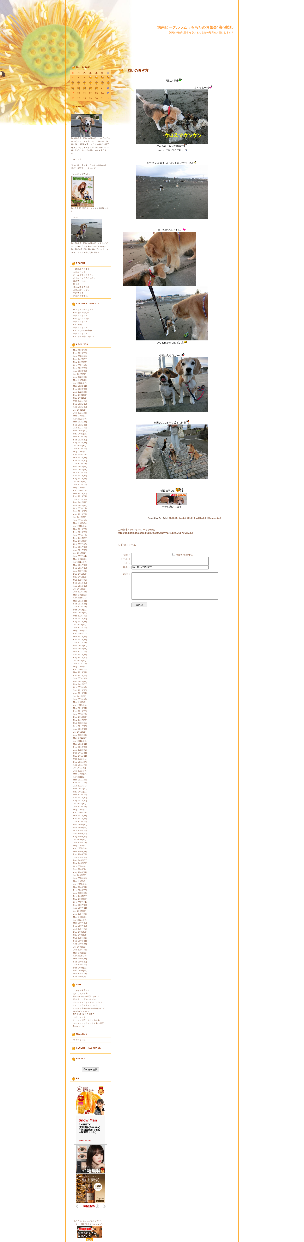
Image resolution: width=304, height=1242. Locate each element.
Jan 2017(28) (80, 571)
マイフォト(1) (79, 1040)
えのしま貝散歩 (80, 993)
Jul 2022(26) (79, 374)
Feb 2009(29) (80, 854)
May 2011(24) (80, 774)
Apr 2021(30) (80, 419)
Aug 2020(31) (80, 443)
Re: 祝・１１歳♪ (81, 319)
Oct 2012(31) (80, 723)
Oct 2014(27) (80, 652)
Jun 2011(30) (80, 771)
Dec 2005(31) (80, 968)
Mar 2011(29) (80, 780)
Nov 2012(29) (80, 720)
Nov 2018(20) (80, 505)
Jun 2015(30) (80, 628)
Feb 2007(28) (80, 926)
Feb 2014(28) (80, 675)
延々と (76, 284)
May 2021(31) (80, 416)
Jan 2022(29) (80, 392)
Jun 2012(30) (80, 735)
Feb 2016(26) (80, 604)
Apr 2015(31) (80, 634)
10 (102, 82)
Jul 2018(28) (79, 517)
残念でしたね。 (80, 281)
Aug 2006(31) (80, 944)
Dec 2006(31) (80, 932)
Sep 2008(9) (79, 869)
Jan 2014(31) (80, 678)
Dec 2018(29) (80, 502)
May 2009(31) (80, 845)
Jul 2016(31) (79, 589)
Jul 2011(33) (79, 768)
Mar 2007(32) (80, 923)
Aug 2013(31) (80, 693)
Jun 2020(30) (80, 449)
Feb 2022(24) (80, 389)
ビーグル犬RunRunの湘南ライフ (88, 1008)
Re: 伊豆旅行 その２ (83, 336)
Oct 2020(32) (80, 437)
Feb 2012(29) (80, 747)
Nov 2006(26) (80, 935)
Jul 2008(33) (79, 875)
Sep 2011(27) (80, 762)
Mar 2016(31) (80, 601)
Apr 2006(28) (80, 956)
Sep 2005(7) (79, 977)
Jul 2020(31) (79, 446)
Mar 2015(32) (80, 636)
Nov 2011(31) (80, 756)
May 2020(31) (80, 452)
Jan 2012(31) (80, 750)
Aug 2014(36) (80, 657)
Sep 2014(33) (80, 655)
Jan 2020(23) (80, 464)
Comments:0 (214, 518)
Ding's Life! (79, 1026)
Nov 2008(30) (80, 863)
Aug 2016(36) (80, 586)
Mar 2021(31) (80, 422)
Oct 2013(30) (80, 687)
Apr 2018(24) (80, 526)
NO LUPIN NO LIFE (83, 1014)
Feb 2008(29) (80, 890)
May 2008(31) (80, 881)
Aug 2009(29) (80, 837)
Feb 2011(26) (80, 783)
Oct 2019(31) (80, 472)
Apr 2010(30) (80, 813)
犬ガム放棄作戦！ (81, 287)
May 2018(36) (80, 523)
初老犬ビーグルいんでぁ (84, 999)
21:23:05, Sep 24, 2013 (180, 518)
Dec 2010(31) (80, 789)
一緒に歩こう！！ (81, 269)
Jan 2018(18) (80, 535)
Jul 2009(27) (79, 839)
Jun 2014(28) (80, 663)
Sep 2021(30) (80, 404)
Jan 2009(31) (80, 857)
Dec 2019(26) (80, 466)
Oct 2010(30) (80, 795)
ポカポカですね (80, 296)
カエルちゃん (79, 272)
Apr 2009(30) (80, 848)
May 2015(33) (80, 631)
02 (96, 77)
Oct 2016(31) (80, 580)
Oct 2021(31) (80, 401)
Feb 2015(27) (80, 640)
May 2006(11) (80, 953)
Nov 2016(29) (80, 577)
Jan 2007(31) (80, 929)
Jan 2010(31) (80, 822)
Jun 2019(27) (80, 485)
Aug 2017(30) (80, 550)
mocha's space (81, 1011)
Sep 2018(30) (80, 511)
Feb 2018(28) (80, 532)
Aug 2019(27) (80, 479)
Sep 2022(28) (80, 368)
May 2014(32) (80, 667)
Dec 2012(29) (80, 717)
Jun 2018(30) (80, 520)
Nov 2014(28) (80, 649)
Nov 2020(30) (80, 434)
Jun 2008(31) (80, 878)
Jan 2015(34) (80, 642)
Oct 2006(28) (80, 938)
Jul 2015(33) (79, 625)
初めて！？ (78, 293)
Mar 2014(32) (80, 672)
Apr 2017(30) (80, 562)
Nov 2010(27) (80, 792)
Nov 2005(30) (80, 971)
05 (73, 82)
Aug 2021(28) (80, 407)
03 (102, 77)
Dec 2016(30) (80, 574)
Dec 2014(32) (80, 646)
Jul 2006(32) (79, 947)
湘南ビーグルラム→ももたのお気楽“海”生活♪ (195, 27)
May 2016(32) (80, 595)
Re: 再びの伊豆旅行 (82, 330)
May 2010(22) (80, 810)
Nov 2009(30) (80, 827)
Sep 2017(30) (80, 547)
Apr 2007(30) (80, 920)
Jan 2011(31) (80, 786)
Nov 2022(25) (80, 362)
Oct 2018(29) (80, 508)
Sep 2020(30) (80, 440)
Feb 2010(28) (80, 819)
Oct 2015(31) (80, 616)
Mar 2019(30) (80, 493)
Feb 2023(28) (80, 353)
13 (78, 88)
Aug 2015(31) (80, 622)
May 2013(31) (80, 702)
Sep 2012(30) (80, 726)
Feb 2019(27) (80, 496)
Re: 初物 (77, 324)
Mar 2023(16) (80, 350)
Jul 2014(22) (79, 661)
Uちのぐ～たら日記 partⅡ (86, 996)
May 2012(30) (80, 738)
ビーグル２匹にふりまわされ (86, 1020)
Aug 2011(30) (80, 765)
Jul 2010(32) (79, 804)
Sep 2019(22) (80, 476)
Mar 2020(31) (80, 458)
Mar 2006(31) (80, 959)
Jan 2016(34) (80, 607)
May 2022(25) (80, 380)
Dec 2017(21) (80, 538)
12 (73, 88)
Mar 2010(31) (80, 816)
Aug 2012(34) (80, 729)
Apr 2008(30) (80, 884)
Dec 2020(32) (80, 431)
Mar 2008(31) (80, 887)
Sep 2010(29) (80, 798)
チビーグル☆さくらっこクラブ (87, 1002)
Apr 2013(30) (80, 705)
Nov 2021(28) (80, 398)
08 (90, 82)
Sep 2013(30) (80, 690)
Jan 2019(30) (80, 499)
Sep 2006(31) (80, 941)
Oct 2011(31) (80, 759)
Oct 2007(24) (80, 902)
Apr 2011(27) (79, 777)
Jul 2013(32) (79, 696)
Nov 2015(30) (80, 613)
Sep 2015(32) (80, 619)
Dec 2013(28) (80, 681)
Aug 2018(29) (80, 514)
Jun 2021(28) (80, 413)
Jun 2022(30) (80, 377)
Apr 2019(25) (80, 491)
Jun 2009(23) (80, 843)
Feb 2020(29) (80, 461)
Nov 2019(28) (80, 470)
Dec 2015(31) (80, 610)
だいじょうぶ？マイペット (85, 1005)
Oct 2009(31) (80, 831)
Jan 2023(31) (80, 356)
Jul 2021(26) (79, 410)
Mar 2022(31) (80, 386)
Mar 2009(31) (80, 851)
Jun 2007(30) (80, 914)
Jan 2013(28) (80, 714)
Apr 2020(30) (80, 455)
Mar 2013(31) (80, 708)
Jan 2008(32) (80, 893)
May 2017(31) (80, 559)
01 (90, 77)
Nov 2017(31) (80, 541)
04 (108, 77)
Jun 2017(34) (80, 556)
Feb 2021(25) (80, 425)
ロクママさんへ (80, 316)
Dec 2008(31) (80, 860)
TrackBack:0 (200, 518)
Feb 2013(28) (80, 711)
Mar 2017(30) (80, 565)
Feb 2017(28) (80, 568)
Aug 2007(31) (80, 908)
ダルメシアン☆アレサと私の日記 (88, 1023)
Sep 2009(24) (80, 833)
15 (90, 88)
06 (78, 82)
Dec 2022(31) (80, 359)
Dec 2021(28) (80, 395)
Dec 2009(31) (80, 825)
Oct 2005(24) (80, 974)
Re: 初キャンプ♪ (81, 313)
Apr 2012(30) (80, 741)
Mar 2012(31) (80, 744)
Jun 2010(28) (80, 807)
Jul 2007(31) (79, 911)
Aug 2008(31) (80, 872)
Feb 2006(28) (80, 962)
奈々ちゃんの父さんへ (83, 310)
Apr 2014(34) (80, 669)
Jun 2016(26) (80, 592)
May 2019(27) (80, 487)
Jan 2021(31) (80, 428)
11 (108, 82)
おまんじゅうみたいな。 (84, 278)
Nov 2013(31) (80, 684)
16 (96, 88)
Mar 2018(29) (80, 529)
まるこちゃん (79, 1017)
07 (84, 82)
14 (84, 88)
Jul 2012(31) (79, 732)
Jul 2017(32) (79, 553)
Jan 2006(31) (80, 965)
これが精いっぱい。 (82, 290)
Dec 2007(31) (80, 896)
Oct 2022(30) (80, 365)
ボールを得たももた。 (83, 275)
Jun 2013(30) (80, 699)
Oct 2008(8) (79, 866)
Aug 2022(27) (80, 371)
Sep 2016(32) (80, 583)
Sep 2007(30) (80, 905)
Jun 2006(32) (80, 950)
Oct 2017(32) (80, 544)
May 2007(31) (80, 917)
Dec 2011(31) (80, 753)
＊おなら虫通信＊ (81, 990)
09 (96, 82)
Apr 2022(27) (80, 383)
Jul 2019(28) (79, 481)
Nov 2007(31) (80, 899)
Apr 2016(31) (80, 598)
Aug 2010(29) (80, 801)
